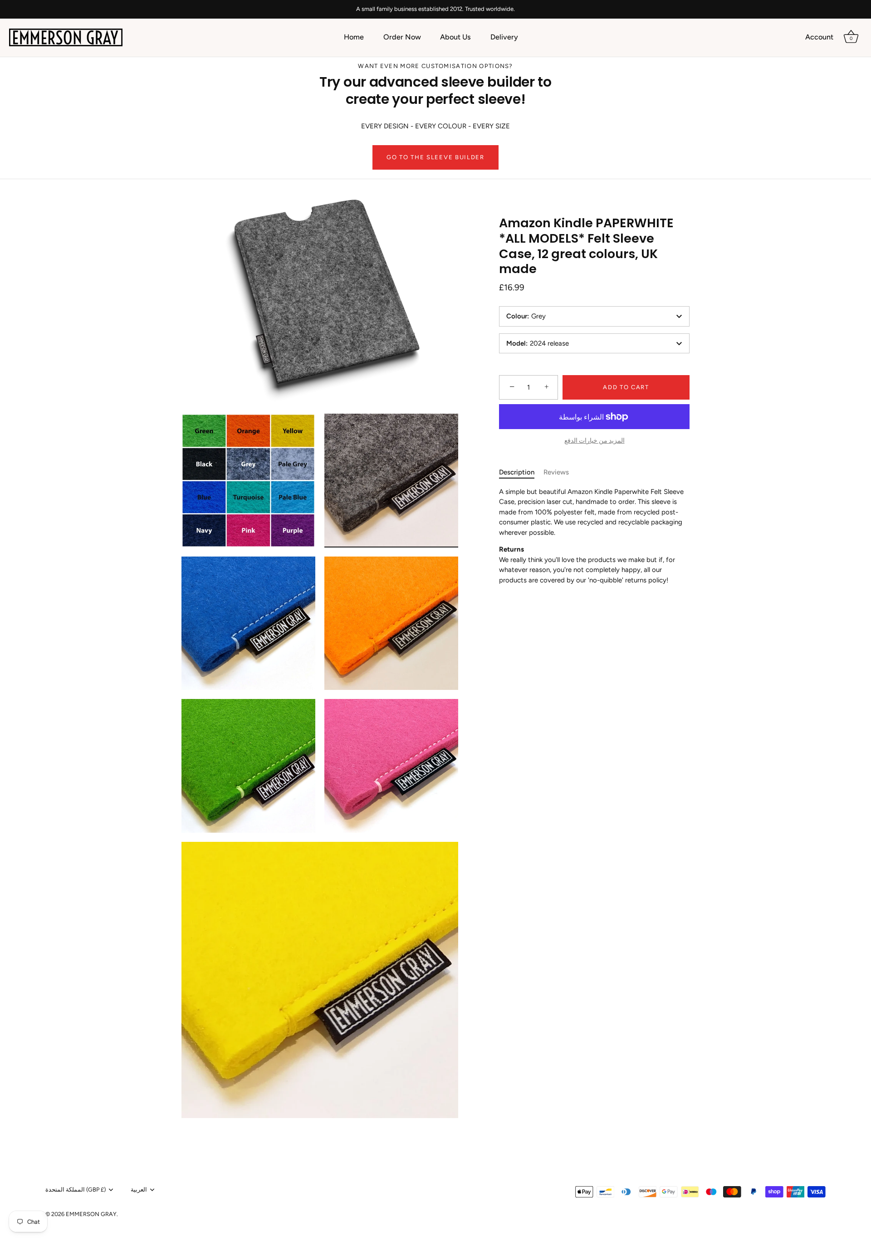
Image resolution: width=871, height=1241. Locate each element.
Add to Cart (626, 387)
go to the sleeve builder (435, 157)
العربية (139, 1189)
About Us (455, 37)
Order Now (402, 37)
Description (516, 472)
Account (819, 37)
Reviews (556, 472)
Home (354, 37)
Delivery (504, 37)
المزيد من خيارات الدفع (594, 440)
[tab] (521, 472)
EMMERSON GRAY (91, 1214)
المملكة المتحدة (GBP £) (75, 1189)
